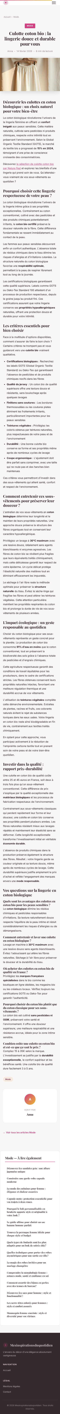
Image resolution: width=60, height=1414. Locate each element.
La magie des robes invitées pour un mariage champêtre (26, 1264)
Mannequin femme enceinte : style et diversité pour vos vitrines (27, 1315)
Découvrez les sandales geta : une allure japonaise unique (28, 1170)
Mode (16, 17)
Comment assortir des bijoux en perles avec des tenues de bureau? (28, 1284)
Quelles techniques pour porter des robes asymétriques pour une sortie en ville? (29, 1254)
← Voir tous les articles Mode (19, 1132)
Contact (7, 1391)
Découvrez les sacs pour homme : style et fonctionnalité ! (29, 1294)
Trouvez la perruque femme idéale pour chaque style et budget (28, 1234)
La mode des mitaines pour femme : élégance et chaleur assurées (26, 1190)
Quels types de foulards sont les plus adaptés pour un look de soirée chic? (26, 1244)
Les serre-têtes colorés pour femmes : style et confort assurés (27, 1304)
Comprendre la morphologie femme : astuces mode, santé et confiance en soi (28, 1274)
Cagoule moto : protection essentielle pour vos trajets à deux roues (29, 1200)
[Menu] (54, 2)
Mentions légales (11, 1386)
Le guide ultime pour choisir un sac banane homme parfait (26, 1224)
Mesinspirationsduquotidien (31, 1345)
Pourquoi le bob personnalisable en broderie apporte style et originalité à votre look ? (27, 1212)
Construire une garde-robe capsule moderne (26, 1180)
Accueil (7, 17)
